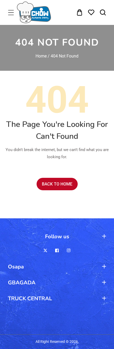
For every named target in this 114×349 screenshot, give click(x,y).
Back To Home (57, 184)
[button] (11, 13)
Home (41, 56)
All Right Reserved (50, 341)
